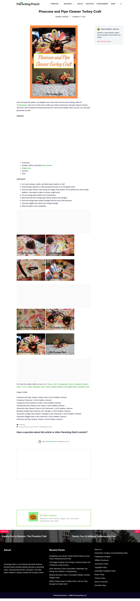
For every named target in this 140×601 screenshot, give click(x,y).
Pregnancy (68, 4)
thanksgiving (43, 427)
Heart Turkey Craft (49, 384)
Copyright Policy (101, 567)
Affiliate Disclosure (102, 560)
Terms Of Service (101, 582)
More (113, 4)
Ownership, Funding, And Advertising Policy (111, 553)
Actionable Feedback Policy (105, 571)
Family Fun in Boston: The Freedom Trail (24, 536)
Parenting (54, 4)
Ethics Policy (99, 574)
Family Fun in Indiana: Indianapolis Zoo (94, 536)
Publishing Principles (102, 557)
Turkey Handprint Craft (80, 387)
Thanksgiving (22, 105)
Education (90, 4)
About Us (98, 549)
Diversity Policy (100, 585)
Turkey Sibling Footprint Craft (56, 387)
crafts (20, 427)
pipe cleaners (47, 165)
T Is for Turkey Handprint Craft (32, 387)
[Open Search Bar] (121, 4)
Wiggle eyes (26, 168)
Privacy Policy (100, 578)
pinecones (26, 427)
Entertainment (102, 4)
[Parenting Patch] (28, 4)
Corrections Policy (101, 564)
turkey (50, 427)
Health (80, 4)
